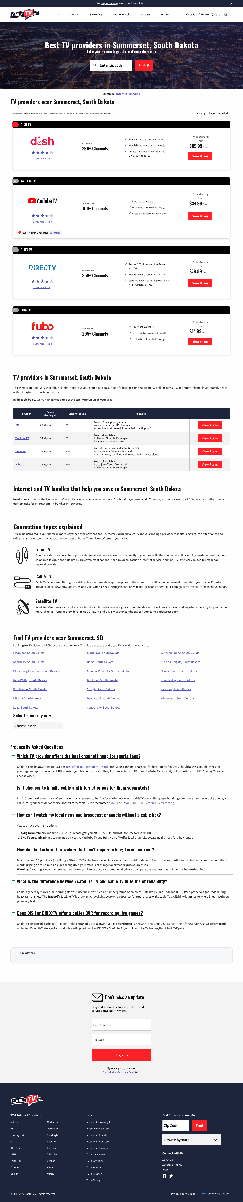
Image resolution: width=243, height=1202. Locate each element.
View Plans (202, 156)
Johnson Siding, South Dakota (180, 653)
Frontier (15, 1167)
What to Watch (120, 14)
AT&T (13, 1128)
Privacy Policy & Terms (184, 1193)
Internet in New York (97, 1128)
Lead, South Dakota (25, 707)
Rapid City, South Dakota (29, 662)
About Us (167, 1159)
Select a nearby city (32, 715)
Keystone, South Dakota (176, 689)
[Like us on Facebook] (164, 1177)
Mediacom (53, 1122)
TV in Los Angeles (96, 1154)
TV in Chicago (93, 1180)
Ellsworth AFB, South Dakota (179, 671)
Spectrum (52, 1141)
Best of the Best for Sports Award (87, 766)
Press (165, 1169)
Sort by (201, 113)
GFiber (14, 1173)
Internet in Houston (97, 1141)
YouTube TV (22, 438)
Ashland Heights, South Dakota (180, 662)
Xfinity (50, 1173)
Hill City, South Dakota (27, 698)
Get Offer (54, 232)
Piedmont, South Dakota (29, 653)
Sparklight (53, 1135)
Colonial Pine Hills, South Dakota (108, 671)
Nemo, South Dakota (100, 662)
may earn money (109, 3)
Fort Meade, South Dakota (30, 689)
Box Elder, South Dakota (102, 680)
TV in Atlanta (93, 1167)
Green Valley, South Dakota (178, 680)
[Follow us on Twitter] (171, 1177)
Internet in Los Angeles (99, 1122)
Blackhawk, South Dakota (103, 653)
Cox (12, 1141)
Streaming (96, 14)
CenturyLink (17, 1135)
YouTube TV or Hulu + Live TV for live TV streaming (142, 803)
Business (166, 14)
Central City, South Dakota (103, 707)
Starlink (51, 1148)
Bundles (134, 94)
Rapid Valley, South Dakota (30, 680)
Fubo (18, 464)
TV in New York (94, 1161)
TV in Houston (94, 1173)
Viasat (50, 1167)
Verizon (51, 1161)
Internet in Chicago (97, 1148)
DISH (18, 425)
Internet (74, 14)
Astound (15, 1122)
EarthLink (15, 1161)
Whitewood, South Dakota (177, 698)
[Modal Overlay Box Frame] (121, 1032)
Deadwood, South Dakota (103, 698)
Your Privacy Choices (218, 1193)
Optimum (52, 1128)
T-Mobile (52, 1154)
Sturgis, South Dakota (101, 689)
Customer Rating (42, 158)
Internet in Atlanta (96, 1135)
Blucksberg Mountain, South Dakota (36, 671)
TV (57, 14)
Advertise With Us (172, 1164)
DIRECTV (20, 451)
